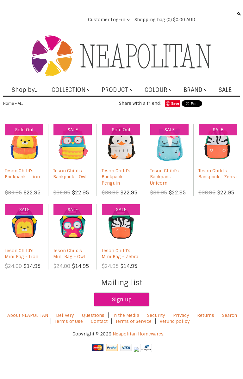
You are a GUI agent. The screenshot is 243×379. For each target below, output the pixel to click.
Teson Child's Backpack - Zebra (217, 174)
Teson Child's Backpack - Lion (22, 174)
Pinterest (67, 19)
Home (8, 103)
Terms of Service (133, 321)
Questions (93, 315)
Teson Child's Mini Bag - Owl (69, 254)
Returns (205, 315)
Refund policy (174, 321)
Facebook (46, 19)
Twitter (57, 19)
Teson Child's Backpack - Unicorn (164, 177)
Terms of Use (69, 321)
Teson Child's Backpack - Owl (70, 174)
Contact (99, 321)
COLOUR (156, 90)
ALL (20, 103)
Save (175, 103)
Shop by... (25, 90)
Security (156, 315)
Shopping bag (164, 19)
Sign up (122, 299)
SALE (225, 90)
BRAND (193, 90)
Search (238, 14)
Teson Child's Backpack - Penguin (116, 177)
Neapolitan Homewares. (139, 334)
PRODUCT (115, 90)
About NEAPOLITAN (27, 315)
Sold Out (24, 130)
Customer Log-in (106, 19)
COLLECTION (68, 90)
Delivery (65, 315)
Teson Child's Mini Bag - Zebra (120, 254)
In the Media (125, 315)
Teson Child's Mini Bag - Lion (21, 254)
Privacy (181, 315)
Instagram (78, 19)
